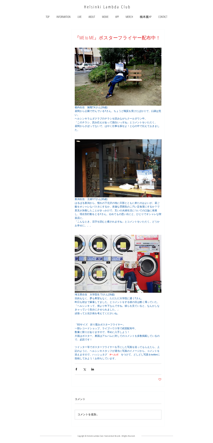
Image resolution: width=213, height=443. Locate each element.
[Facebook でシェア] (76, 369)
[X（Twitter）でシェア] (84, 369)
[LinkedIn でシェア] (92, 369)
